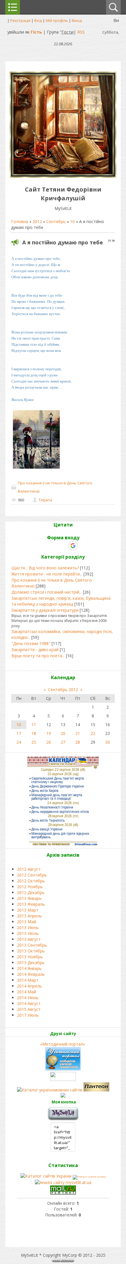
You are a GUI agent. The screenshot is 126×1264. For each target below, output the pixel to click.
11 (33, 724)
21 (77, 733)
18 (33, 733)
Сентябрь (56, 221)
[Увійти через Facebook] (62, 545)
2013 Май (26, 921)
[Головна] (63, 176)
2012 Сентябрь (32, 875)
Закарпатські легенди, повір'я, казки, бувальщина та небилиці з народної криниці (60, 601)
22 (93, 733)
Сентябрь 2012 (63, 689)
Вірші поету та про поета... (38, 655)
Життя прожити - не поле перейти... (46, 574)
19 (48, 733)
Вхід (38, 20)
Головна (19, 221)
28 (77, 742)
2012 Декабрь (31, 892)
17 (18, 733)
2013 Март (27, 910)
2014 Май (26, 991)
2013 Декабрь (31, 962)
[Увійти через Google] (73, 545)
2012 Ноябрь (30, 886)
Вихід (77, 20)
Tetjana (45, 500)
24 (18, 742)
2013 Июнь (28, 927)
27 (63, 742)
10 (72, 221)
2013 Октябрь (31, 951)
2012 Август (29, 869)
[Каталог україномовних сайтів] (50, 1090)
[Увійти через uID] (52, 545)
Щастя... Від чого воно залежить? (45, 568)
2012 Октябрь (31, 881)
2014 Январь (29, 968)
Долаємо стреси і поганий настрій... (46, 592)
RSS (81, 32)
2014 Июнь (28, 997)
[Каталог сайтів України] (46, 1176)
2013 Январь (29, 898)
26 (48, 742)
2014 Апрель (29, 986)
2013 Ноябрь (30, 956)
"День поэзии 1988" (30, 643)
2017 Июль (28, 1015)
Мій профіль (57, 20)
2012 (37, 221)
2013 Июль (28, 933)
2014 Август (29, 1003)
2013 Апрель (29, 916)
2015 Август (29, 1009)
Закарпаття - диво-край (35, 649)
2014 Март (27, 980)
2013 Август (29, 939)
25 (33, 742)
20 (63, 733)
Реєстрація (20, 20)
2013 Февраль (31, 904)
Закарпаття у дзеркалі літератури (45, 610)
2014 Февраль (31, 974)
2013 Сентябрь (32, 945)
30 (107, 742)
